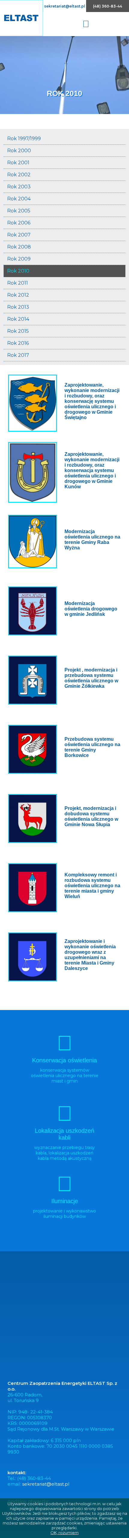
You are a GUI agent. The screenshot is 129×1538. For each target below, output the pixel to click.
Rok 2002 (19, 175)
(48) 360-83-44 (107, 6)
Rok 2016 (18, 343)
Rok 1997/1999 (24, 138)
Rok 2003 (19, 187)
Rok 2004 (19, 199)
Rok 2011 (17, 283)
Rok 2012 (18, 295)
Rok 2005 (18, 211)
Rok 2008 (19, 247)
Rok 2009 (19, 259)
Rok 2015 (18, 331)
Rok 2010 (18, 271)
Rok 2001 (18, 162)
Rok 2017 (18, 355)
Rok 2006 (18, 223)
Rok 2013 (18, 307)
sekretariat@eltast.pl (64, 6)
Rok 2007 (19, 235)
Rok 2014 (18, 319)
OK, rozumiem (64, 1532)
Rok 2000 (19, 150)
